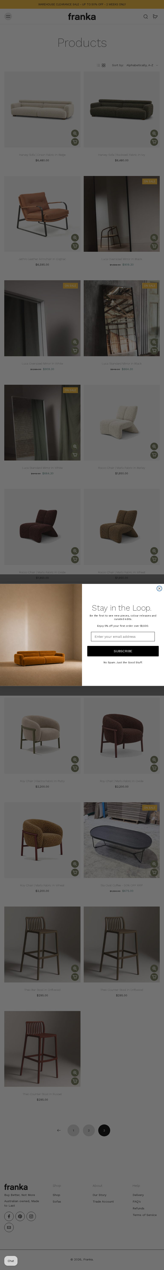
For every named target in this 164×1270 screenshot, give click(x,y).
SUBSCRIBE (123, 651)
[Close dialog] (159, 588)
